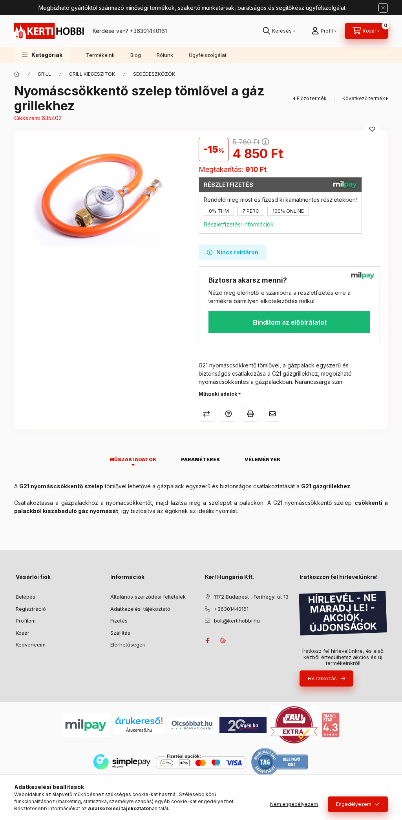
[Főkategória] (17, 74)
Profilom (26, 620)
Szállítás (120, 633)
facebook (207, 640)
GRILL (44, 74)
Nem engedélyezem (294, 804)
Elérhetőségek (127, 644)
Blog (135, 55)
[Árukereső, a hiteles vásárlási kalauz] (279, 761)
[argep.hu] (243, 724)
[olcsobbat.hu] (192, 724)
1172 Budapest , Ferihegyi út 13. (252, 597)
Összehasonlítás (206, 414)
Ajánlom (272, 414)
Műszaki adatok (218, 394)
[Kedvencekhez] (372, 129)
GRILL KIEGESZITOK (92, 74)
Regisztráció (31, 609)
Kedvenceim (31, 644)
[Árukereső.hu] (139, 720)
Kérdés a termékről (228, 414)
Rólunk (165, 55)
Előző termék (312, 98)
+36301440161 (148, 30)
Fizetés (119, 620)
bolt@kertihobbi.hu (237, 620)
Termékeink (100, 55)
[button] (42, 55)
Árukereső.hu (139, 730)
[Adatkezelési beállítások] (223, 640)
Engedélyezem (353, 804)
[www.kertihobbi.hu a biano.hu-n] (331, 724)
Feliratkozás (322, 678)
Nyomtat (250, 414)
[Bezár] (383, 8)
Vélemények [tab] (263, 459)
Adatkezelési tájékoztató (140, 609)
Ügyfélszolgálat (208, 55)
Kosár (22, 633)
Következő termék (363, 98)
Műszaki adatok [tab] (133, 459)
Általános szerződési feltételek (148, 597)
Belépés (25, 597)
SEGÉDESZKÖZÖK (154, 74)
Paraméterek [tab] (200, 459)
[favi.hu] (294, 724)
